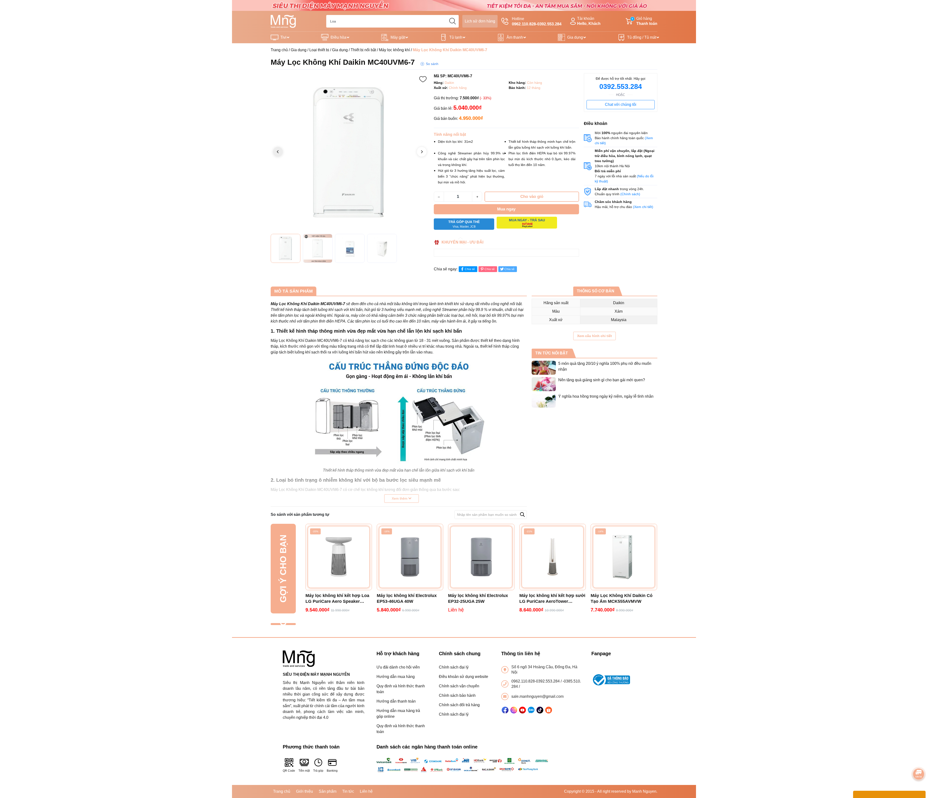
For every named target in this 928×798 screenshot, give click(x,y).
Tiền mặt (304, 770)
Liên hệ (366, 791)
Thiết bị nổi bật (363, 50)
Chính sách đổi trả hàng (459, 705)
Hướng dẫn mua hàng (396, 677)
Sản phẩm (327, 791)
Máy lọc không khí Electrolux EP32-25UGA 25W (478, 598)
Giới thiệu (304, 791)
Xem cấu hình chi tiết (594, 336)
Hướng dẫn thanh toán (396, 701)
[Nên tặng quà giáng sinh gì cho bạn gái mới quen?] (544, 384)
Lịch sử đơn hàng (480, 21)
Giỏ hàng (644, 21)
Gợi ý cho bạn (283, 569)
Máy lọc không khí (394, 50)
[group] (350, 152)
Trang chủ (279, 50)
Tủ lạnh (455, 37)
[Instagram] (514, 710)
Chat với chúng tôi (620, 104)
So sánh (432, 64)
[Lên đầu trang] (918, 760)
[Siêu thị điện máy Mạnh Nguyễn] (464, 5)
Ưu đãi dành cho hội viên (398, 667)
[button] (422, 152)
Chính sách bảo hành (457, 695)
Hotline (536, 21)
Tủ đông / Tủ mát (641, 37)
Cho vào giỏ (531, 196)
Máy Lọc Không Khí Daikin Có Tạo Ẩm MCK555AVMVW (621, 598)
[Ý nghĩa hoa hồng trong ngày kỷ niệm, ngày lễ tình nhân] (544, 401)
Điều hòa (338, 37)
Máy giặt (398, 37)
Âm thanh (515, 37)
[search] (452, 21)
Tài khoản (589, 21)
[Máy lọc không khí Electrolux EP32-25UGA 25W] (481, 557)
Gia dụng (575, 37)
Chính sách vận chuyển (459, 686)
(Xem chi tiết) (643, 207)
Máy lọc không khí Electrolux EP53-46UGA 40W (407, 598)
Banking (332, 770)
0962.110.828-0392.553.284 (536, 681)
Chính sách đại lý (454, 667)
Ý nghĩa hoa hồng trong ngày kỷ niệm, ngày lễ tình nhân (605, 396)
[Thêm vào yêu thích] (423, 79)
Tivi (283, 37)
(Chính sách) (630, 194)
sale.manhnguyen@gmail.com (537, 696)
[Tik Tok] (540, 710)
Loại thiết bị (319, 50)
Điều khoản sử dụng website (463, 677)
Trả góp (318, 770)
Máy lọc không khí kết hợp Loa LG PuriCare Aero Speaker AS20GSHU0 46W (337, 598)
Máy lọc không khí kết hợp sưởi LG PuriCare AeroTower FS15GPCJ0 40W (552, 598)
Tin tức (348, 791)
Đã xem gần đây (283, 624)
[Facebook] (505, 710)
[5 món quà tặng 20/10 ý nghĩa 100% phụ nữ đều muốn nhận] (544, 368)
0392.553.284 (620, 86)
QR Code (289, 770)
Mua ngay (506, 209)
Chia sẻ (470, 269)
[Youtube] (522, 710)
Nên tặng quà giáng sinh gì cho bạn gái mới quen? (601, 380)
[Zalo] (531, 710)
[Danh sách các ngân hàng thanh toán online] (464, 765)
